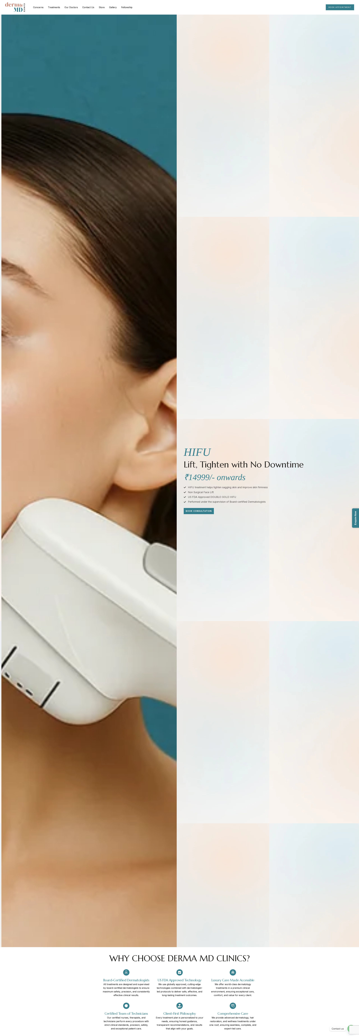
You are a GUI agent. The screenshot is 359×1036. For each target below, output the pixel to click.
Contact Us (88, 7)
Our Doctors (71, 7)
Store (102, 7)
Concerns (38, 7)
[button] (340, 7)
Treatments (54, 7)
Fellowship (126, 7)
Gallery (113, 7)
